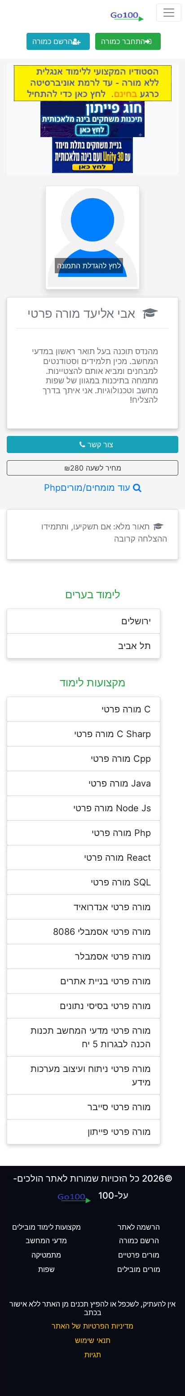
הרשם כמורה (52, 41)
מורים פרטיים (138, 1254)
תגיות (92, 1354)
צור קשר (99, 444)
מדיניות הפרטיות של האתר (92, 1325)
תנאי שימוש (92, 1340)
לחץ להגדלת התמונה (89, 265)
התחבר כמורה (123, 41)
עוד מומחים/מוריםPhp (88, 487)
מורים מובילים (138, 1269)
